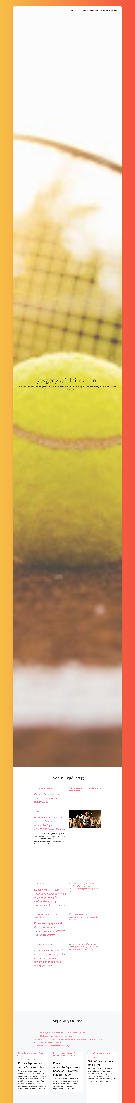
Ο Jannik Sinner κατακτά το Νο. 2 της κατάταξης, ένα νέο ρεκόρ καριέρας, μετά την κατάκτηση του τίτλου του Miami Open (50, 958)
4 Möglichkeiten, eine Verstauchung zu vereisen (53, 1036)
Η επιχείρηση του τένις (44, 788)
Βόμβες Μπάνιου (82, 10)
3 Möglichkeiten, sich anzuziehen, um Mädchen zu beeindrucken (59, 1033)
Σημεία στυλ (40, 884)
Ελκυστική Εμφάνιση (109, 10)
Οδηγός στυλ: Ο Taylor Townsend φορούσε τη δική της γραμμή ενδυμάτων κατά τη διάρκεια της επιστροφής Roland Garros (50, 897)
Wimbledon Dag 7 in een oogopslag (48, 1042)
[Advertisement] (50, 862)
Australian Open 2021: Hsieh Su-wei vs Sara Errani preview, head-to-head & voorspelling (68, 1039)
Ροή (37, 811)
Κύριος (72, 10)
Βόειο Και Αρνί (95, 10)
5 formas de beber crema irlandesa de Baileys (52, 1045)
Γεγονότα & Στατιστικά (44, 944)
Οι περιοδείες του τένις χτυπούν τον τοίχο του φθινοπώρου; (47, 798)
